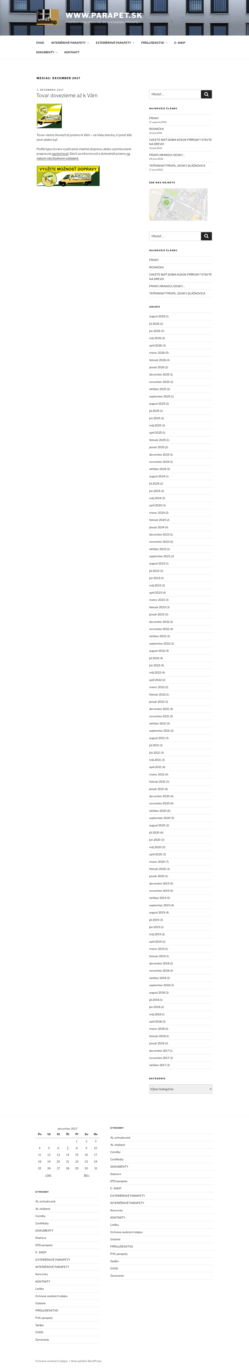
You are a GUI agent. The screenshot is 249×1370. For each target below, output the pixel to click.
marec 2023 (157, 599)
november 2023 (159, 541)
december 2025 (159, 374)
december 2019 (159, 883)
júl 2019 (154, 919)
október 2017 (157, 1065)
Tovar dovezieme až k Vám (66, 95)
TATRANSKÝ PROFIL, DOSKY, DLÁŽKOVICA (177, 165)
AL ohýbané (42, 1208)
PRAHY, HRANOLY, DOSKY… (167, 155)
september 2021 (159, 730)
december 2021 (159, 708)
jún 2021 (154, 752)
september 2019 (159, 905)
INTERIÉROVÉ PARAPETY (68, 42)
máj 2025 (155, 425)
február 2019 (157, 956)
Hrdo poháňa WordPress (86, 1361)
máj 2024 (155, 498)
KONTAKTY (72, 52)
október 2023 (157, 549)
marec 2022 (157, 687)
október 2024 (157, 469)
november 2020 (159, 803)
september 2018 (159, 985)
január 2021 (156, 789)
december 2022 (159, 621)
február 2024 (157, 519)
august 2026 (157, 316)
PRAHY (154, 118)
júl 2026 (154, 323)
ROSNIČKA (156, 128)
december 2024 (159, 454)
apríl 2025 (155, 432)
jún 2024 (154, 491)
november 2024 (159, 461)
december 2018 (159, 963)
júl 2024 (154, 483)
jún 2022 (154, 665)
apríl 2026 (155, 345)
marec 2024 (157, 512)
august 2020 (157, 825)
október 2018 (157, 978)
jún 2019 (154, 927)
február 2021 (157, 781)
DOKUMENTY (45, 52)
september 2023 (159, 556)
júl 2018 (154, 999)
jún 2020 (154, 839)
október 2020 (158, 810)
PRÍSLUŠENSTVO (152, 42)
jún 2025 (154, 418)
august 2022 (157, 650)
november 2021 (159, 716)
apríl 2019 (155, 941)
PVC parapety (44, 1317)
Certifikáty (42, 1223)
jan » (86, 1175)
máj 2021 (155, 759)
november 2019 (159, 890)
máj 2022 (155, 672)
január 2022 (156, 701)
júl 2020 (154, 832)
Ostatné (40, 1303)
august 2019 (157, 912)
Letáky (39, 1288)
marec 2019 (157, 948)
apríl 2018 (155, 1021)
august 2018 (157, 992)
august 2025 (157, 403)
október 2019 (157, 897)
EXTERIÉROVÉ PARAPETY (113, 42)
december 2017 (159, 1050)
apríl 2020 (155, 854)
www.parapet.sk (103, 15)
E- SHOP (179, 42)
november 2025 (159, 381)
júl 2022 (154, 658)
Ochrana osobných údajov (51, 1296)
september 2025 (159, 396)
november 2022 (159, 629)
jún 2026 (154, 330)
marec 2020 (157, 861)
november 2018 (159, 970)
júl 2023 (154, 570)
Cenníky (40, 1216)
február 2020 (157, 868)
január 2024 (156, 527)
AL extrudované (45, 1201)
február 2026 (157, 360)
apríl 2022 (155, 680)
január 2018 (156, 1043)
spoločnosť (60, 154)
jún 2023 (154, 578)
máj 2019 (155, 934)
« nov (48, 1175)
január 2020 (157, 876)
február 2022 (157, 694)
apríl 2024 (155, 505)
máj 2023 (155, 585)
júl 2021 (154, 745)
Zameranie (42, 1339)
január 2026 (156, 367)
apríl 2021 (155, 767)
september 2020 (159, 818)
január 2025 (156, 447)
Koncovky (41, 1274)
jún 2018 (154, 1007)
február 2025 (157, 440)
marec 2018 (157, 1028)
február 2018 (157, 1036)
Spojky (39, 1325)
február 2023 (157, 607)
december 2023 (159, 534)
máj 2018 (155, 1014)
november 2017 (159, 1057)
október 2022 (157, 636)
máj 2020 (155, 847)
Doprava (40, 1237)
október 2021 (157, 723)
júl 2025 (154, 410)
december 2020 (159, 796)
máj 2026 (155, 338)
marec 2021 (156, 774)
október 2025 (157, 389)
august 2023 (157, 563)
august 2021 (157, 738)
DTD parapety (44, 1245)
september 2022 (159, 643)
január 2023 (156, 614)
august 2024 (157, 476)
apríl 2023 (155, 592)
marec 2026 (157, 352)
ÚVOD (40, 42)
